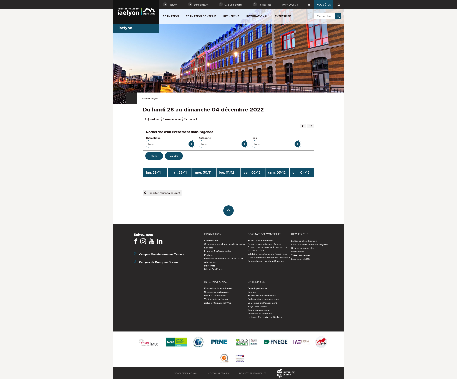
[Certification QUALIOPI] (240, 359)
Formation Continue (201, 16)
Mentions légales (218, 373)
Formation (171, 16)
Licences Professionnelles (217, 251)
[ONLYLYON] (321, 342)
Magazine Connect (257, 306)
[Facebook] (136, 241)
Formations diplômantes (260, 240)
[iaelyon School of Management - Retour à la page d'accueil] (136, 12)
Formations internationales (218, 288)
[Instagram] (143, 241)
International (257, 16)
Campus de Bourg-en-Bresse (158, 262)
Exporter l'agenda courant (164, 192)
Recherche (231, 16)
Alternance (210, 262)
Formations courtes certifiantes (264, 244)
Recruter (252, 292)
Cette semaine (171, 119)
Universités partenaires (216, 292)
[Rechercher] (338, 16)
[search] (327, 16)
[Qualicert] (224, 358)
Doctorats (209, 266)
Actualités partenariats (260, 313)
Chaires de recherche (302, 248)
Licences (208, 247)
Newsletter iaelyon (185, 373)
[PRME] (220, 342)
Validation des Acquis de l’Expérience (267, 254)
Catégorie (205, 138)
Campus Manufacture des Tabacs (161, 254)
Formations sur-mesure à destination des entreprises (267, 248)
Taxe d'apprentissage (259, 310)
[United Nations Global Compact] (198, 342)
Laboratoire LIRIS (300, 259)
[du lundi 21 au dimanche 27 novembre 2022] (303, 126)
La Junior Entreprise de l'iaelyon (265, 317)
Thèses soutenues (300, 255)
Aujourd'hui (152, 119)
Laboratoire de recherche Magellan (309, 244)
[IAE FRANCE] (301, 342)
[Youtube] (151, 241)
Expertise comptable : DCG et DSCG (223, 258)
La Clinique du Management (262, 303)
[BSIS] (247, 342)
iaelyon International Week (218, 303)
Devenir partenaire (257, 288)
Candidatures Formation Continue (266, 261)
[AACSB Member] (176, 342)
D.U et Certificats (213, 269)
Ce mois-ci (190, 119)
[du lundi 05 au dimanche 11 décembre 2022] (310, 126)
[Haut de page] (228, 210)
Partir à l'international (215, 295)
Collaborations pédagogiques (263, 299)
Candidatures (211, 240)
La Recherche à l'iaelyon (304, 241)
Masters (208, 255)
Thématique (153, 138)
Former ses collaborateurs (262, 295)
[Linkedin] (159, 241)
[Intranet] (338, 4)
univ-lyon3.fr (291, 4)
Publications (297, 251)
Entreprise (283, 16)
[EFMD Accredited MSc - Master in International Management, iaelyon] (149, 342)
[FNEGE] (276, 342)
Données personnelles (252, 373)
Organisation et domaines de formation (225, 244)
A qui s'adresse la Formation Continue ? (269, 257)
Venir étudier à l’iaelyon (216, 299)
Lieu (254, 138)
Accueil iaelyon (150, 98)
